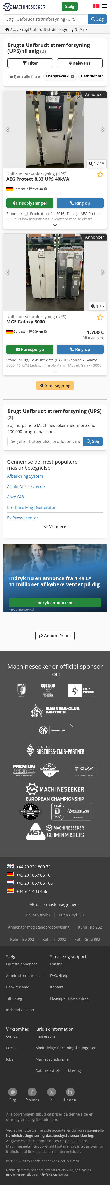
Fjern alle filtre (26, 76)
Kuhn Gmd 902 (71, 914)
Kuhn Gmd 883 (87, 939)
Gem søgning (56, 385)
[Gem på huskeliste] (100, 174)
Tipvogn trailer (37, 914)
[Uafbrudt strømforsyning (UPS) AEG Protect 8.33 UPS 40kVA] (55, 129)
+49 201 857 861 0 (33, 875)
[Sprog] (96, 6)
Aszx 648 (15, 497)
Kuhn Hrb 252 (90, 927)
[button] (104, 6)
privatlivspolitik (18, 1174)
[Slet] (72, 76)
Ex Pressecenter (22, 518)
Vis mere (57, 527)
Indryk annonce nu (55, 602)
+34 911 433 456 (31, 891)
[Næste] (102, 129)
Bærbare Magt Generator (31, 507)
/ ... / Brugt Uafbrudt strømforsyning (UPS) (47, 29)
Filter (32, 63)
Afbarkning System (25, 476)
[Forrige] (8, 129)
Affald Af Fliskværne (26, 486)
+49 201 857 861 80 (34, 883)
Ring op (82, 203)
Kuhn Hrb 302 (22, 939)
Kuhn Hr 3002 (54, 939)
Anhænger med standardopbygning (39, 927)
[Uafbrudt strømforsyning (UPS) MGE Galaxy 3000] (55, 272)
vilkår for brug (47, 1174)
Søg (99, 19)
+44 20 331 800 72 (33, 867)
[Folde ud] (55, 225)
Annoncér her (57, 635)
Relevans (81, 63)
